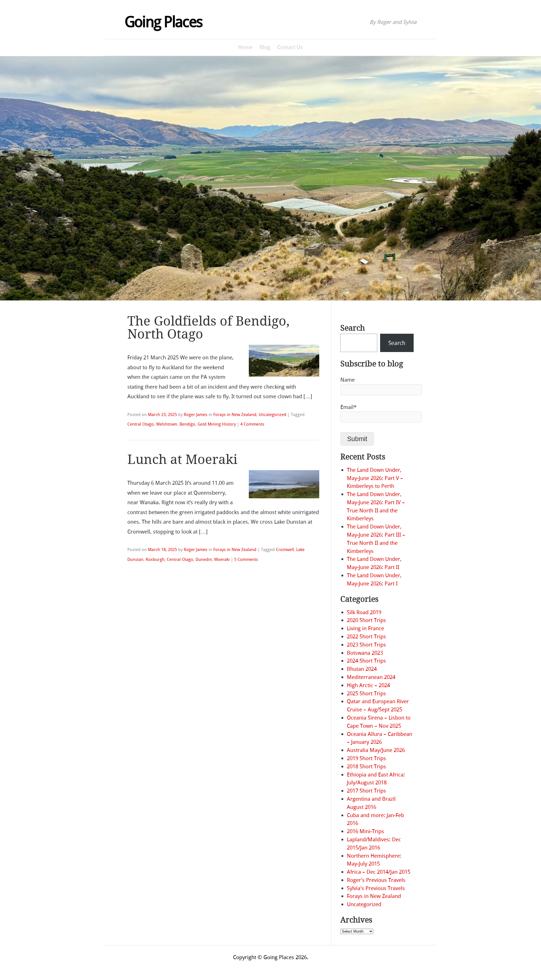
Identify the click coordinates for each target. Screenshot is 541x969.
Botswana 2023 (365, 653)
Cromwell (285, 549)
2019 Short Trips (366, 758)
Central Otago (140, 424)
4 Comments (252, 424)
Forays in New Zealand (234, 414)
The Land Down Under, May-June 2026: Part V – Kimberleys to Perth (375, 478)
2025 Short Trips (366, 693)
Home (245, 47)
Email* (348, 407)
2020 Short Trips (366, 620)
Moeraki (222, 559)
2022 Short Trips (366, 636)
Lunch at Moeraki (182, 459)
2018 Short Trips (366, 766)
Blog (265, 47)
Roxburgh (155, 559)
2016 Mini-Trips (365, 831)
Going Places (163, 22)
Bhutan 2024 (362, 669)
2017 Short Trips (366, 790)
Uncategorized (272, 414)
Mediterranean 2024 (371, 677)
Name (347, 380)
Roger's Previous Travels (376, 880)
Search (352, 328)
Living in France (365, 628)
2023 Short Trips (366, 644)
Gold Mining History (217, 424)
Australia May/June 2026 (376, 750)
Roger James (195, 414)
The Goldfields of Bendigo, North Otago (208, 327)
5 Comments (246, 559)
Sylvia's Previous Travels (376, 888)
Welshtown (166, 424)
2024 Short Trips (366, 661)
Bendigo (187, 424)
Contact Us (290, 47)
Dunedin (204, 559)
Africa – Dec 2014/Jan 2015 (378, 872)
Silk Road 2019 (364, 612)
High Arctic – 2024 (368, 685)
